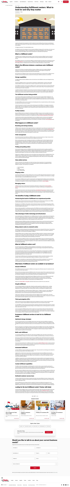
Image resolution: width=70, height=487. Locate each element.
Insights (12, 480)
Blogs (37, 480)
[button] (59, 1)
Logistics (21, 426)
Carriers (25, 480)
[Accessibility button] (2, 478)
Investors (16, 480)
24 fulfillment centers (45, 390)
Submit (35, 467)
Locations (29, 480)
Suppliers (21, 480)
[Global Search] (62, 2)
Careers (33, 480)
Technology (48, 426)
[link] (61, 485)
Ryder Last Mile (35, 426)
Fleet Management (42, 426)
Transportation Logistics (27, 426)
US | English (4, 484)
